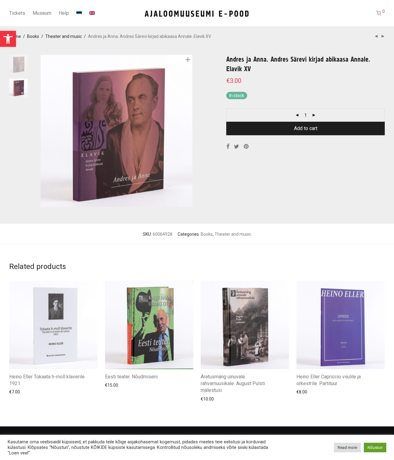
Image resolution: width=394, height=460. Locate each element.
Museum (42, 13)
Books (33, 36)
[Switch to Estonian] (79, 13)
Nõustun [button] (375, 447)
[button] (8, 39)
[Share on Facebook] (227, 147)
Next (189, 131)
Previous (44, 131)
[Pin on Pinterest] (246, 147)
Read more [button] (347, 447)
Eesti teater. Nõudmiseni (131, 377)
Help (64, 13)
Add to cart (305, 128)
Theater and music (63, 36)
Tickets (17, 13)
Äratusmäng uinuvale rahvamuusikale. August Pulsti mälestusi (233, 383)
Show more (17, 391)
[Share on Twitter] (236, 147)
